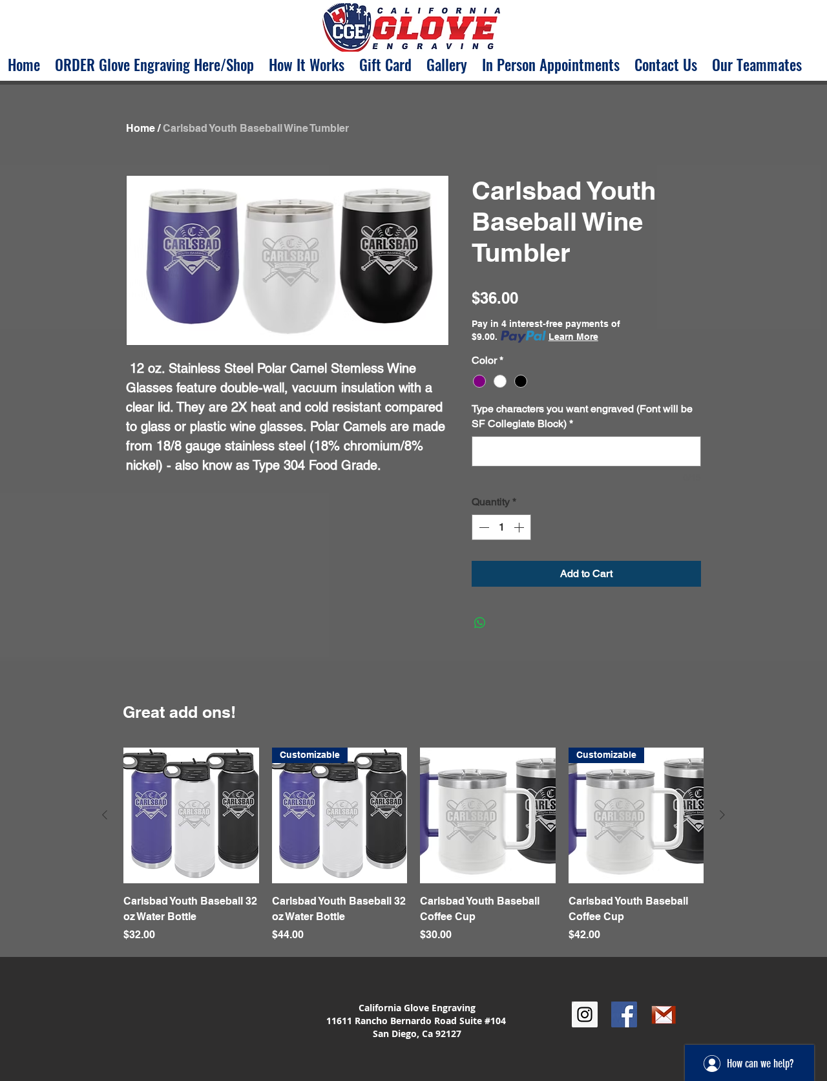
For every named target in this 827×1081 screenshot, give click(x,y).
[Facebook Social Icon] (624, 1014)
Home (140, 128)
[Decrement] (483, 527)
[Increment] (520, 527)
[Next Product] (722, 815)
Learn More (573, 336)
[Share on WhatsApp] (480, 623)
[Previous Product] (104, 815)
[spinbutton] (501, 527)
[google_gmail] (663, 1014)
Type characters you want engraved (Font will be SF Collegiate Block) (582, 416)
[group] (413, 853)
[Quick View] (191, 815)
